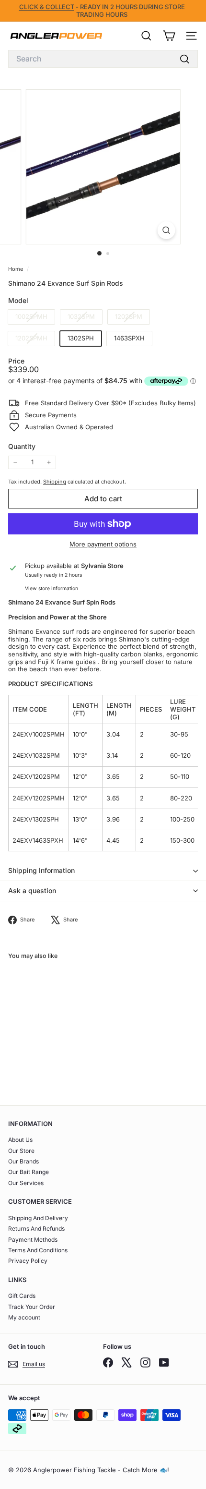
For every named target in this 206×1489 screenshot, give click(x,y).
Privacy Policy (27, 1260)
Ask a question (32, 890)
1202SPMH (35, 340)
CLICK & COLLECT (46, 7)
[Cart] (169, 36)
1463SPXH (129, 338)
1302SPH (81, 338)
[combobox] (103, 59)
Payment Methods (32, 1239)
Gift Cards (21, 1295)
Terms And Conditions (38, 1250)
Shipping (54, 481)
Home (16, 269)
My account (24, 1317)
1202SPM (132, 318)
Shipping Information (41, 870)
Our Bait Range (28, 1171)
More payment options (103, 544)
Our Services (26, 1182)
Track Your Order (31, 1306)
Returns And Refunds (36, 1228)
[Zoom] (166, 230)
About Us (20, 1139)
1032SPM (85, 318)
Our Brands (23, 1161)
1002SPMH (35, 318)
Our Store (21, 1150)
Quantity (21, 446)
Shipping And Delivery (38, 1218)
